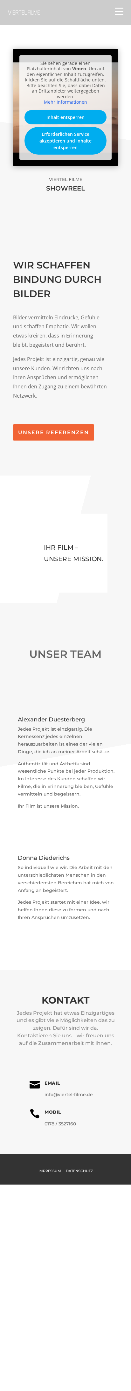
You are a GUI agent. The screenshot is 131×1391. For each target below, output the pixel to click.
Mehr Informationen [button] (65, 102)
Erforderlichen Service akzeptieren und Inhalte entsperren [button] (65, 140)
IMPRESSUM (49, 1171)
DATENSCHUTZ (79, 1171)
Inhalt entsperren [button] (65, 117)
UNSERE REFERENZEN (53, 432)
